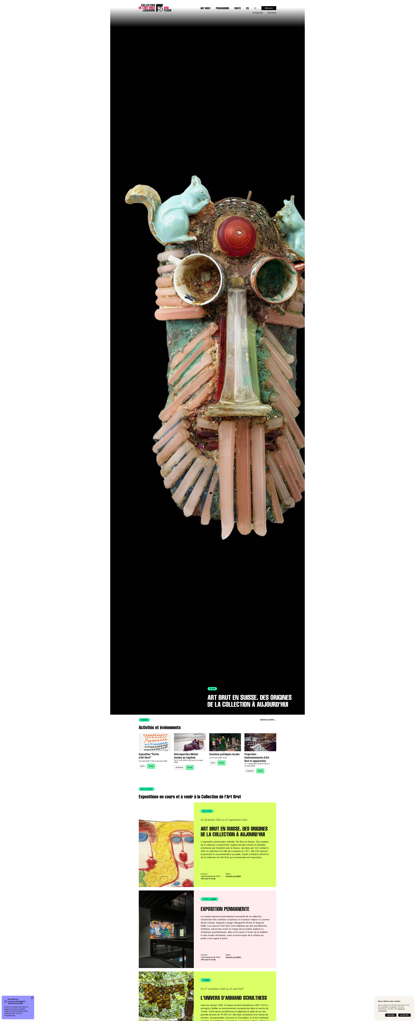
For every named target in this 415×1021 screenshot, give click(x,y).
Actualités (258, 13)
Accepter (404, 1015)
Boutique (272, 13)
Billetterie (269, 8)
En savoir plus (9, 1015)
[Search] (255, 8)
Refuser (390, 1015)
